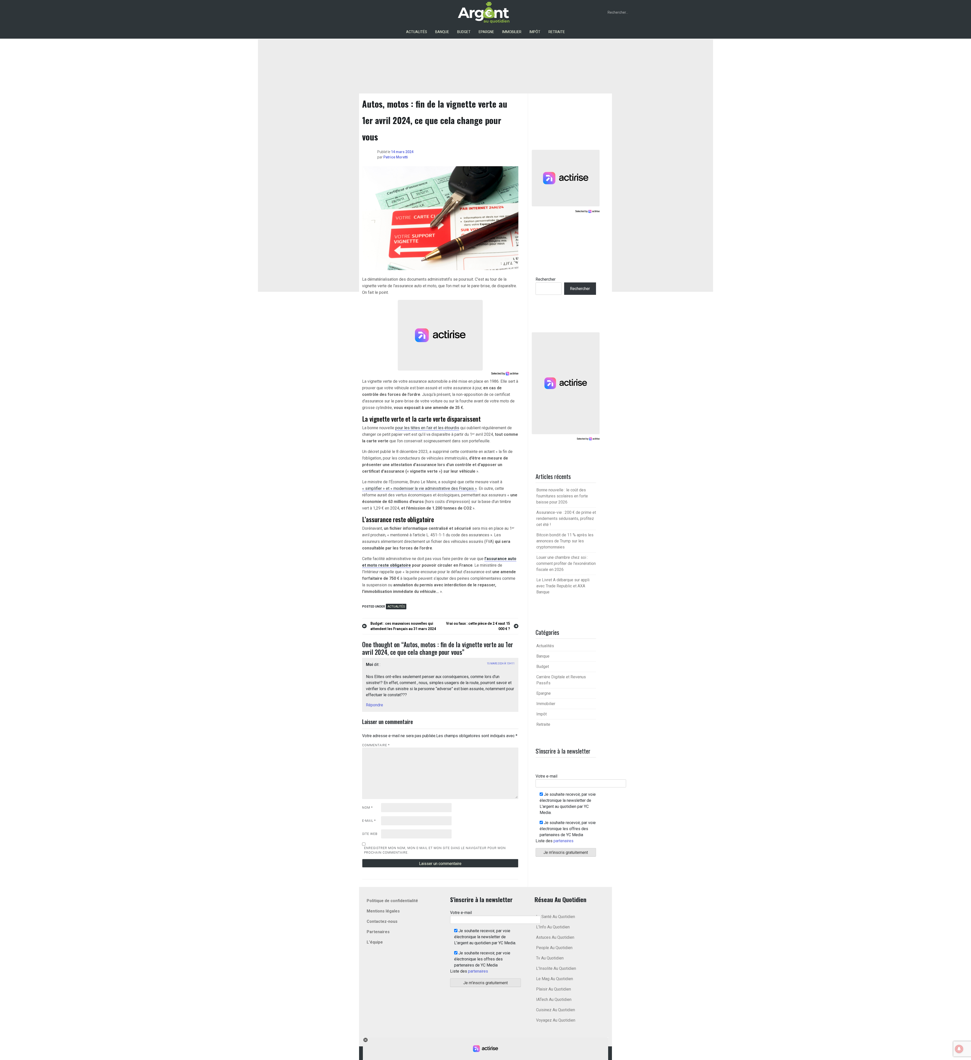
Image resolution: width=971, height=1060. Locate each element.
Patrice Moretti (395, 157)
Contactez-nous (382, 921)
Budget (464, 32)
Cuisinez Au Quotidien (555, 1009)
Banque (442, 32)
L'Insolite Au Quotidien (556, 968)
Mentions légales (383, 911)
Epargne (486, 32)
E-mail (369, 821)
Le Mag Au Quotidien (554, 978)
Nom (367, 807)
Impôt (534, 32)
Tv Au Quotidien (550, 958)
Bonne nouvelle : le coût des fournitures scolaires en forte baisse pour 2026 (562, 496)
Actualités (416, 32)
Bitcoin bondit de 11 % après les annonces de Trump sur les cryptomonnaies (564, 541)
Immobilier (511, 32)
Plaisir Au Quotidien (553, 989)
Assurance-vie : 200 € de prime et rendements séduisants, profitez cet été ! (566, 518)
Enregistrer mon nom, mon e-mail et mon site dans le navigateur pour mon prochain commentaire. (435, 850)
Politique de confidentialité (392, 900)
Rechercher (546, 279)
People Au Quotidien (554, 947)
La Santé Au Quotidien (555, 916)
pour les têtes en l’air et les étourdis (427, 427)
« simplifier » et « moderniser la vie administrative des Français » (419, 488)
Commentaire (376, 745)
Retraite (556, 32)
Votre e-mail (546, 776)
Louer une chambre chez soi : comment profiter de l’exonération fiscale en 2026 (566, 563)
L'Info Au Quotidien (553, 927)
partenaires (563, 840)
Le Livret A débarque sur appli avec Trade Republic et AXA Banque (562, 585)
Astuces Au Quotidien (555, 937)
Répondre (374, 705)
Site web (370, 834)
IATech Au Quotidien (553, 999)
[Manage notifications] (959, 1049)
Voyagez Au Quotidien (555, 1020)
